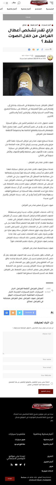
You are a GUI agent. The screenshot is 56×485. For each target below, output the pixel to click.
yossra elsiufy (40, 56)
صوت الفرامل (29, 298)
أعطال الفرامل (36, 289)
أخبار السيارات (46, 25)
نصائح (25, 25)
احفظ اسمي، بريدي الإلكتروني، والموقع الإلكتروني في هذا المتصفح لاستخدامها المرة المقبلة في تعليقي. (29, 384)
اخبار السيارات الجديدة (24, 292)
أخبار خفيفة (34, 25)
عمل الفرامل (16, 298)
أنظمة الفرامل (23, 289)
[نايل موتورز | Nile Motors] (39, 3)
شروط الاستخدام (35, 480)
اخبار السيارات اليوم (17, 295)
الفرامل (39, 298)
